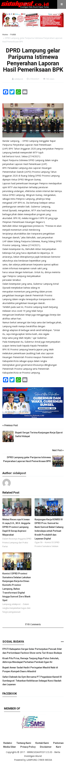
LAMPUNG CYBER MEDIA (39, 760)
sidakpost (18, 79)
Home (5, 34)
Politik (13, 34)
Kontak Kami (42, 743)
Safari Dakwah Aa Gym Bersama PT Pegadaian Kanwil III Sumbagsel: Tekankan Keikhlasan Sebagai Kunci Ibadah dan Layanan (32, 681)
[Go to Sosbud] (62, 642)
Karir (58, 747)
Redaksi (7, 743)
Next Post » (58, 450)
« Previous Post (10, 425)
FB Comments (33, 624)
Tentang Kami (23, 743)
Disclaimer (46, 747)
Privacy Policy (28, 747)
